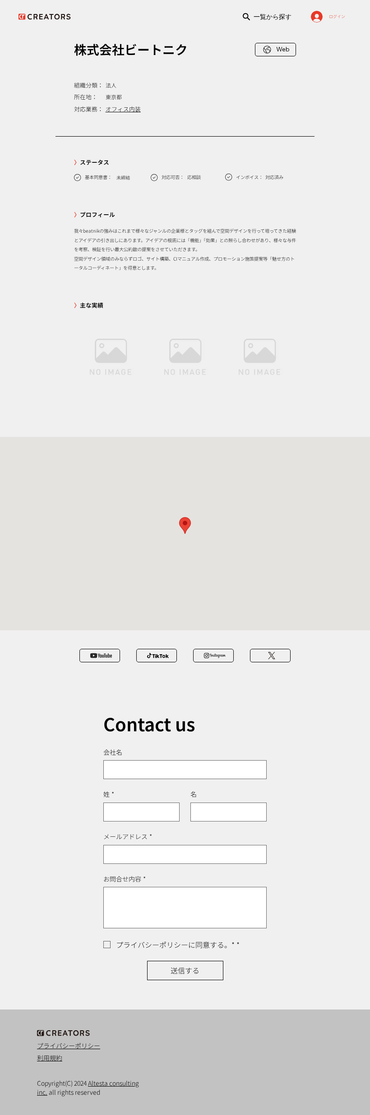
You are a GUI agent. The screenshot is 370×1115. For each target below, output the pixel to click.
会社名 (112, 752)
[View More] (99, 655)
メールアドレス (127, 836)
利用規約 (49, 1057)
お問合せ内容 (124, 879)
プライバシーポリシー (68, 1045)
